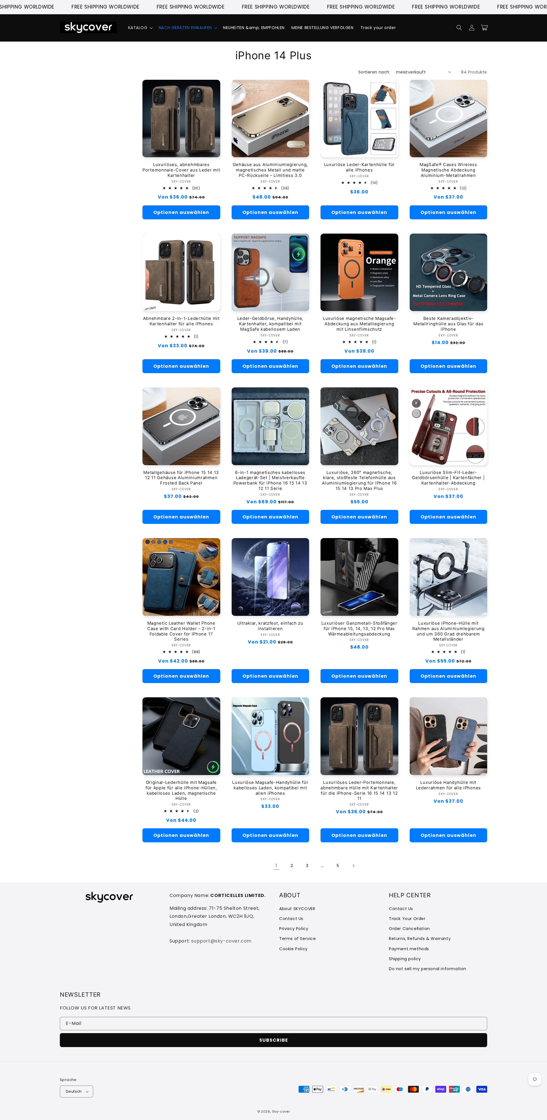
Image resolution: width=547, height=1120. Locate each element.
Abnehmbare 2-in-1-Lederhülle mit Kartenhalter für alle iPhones (181, 321)
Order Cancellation (409, 928)
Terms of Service (297, 938)
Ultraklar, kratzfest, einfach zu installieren (270, 626)
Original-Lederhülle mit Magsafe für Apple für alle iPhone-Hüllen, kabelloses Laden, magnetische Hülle (181, 790)
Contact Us (291, 918)
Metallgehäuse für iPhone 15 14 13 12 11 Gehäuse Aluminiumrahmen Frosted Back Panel (181, 478)
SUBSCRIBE (273, 1040)
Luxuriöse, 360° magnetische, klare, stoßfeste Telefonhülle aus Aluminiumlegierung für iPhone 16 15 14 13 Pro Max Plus (359, 480)
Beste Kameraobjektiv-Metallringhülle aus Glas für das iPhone (448, 324)
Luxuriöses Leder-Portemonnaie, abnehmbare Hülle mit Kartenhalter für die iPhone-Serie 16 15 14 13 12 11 (359, 790)
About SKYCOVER (297, 908)
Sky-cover (281, 1111)
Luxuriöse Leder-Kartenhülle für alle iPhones (359, 167)
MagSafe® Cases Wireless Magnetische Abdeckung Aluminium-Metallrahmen (448, 170)
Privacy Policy (293, 928)
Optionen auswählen (181, 212)
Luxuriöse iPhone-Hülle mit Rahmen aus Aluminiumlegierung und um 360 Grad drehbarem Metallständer (448, 631)
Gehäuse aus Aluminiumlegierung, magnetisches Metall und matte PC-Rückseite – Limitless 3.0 (270, 170)
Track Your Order (407, 918)
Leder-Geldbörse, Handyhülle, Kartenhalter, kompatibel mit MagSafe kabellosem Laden (270, 324)
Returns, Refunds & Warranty (420, 938)
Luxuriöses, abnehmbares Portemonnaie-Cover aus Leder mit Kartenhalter (181, 170)
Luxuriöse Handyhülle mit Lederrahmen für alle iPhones (448, 785)
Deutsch (74, 1091)
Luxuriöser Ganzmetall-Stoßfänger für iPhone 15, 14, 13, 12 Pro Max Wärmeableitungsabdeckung (359, 629)
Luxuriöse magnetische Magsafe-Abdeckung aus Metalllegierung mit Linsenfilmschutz (359, 324)
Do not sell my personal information (427, 969)
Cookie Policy (293, 949)
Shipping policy (405, 959)
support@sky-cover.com (221, 941)
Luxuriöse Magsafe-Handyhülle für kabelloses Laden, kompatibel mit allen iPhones (270, 788)
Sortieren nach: (374, 72)
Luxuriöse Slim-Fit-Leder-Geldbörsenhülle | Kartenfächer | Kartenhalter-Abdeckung (448, 478)
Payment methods (409, 949)
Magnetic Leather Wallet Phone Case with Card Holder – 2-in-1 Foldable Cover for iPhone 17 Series (181, 631)
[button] (140, 28)
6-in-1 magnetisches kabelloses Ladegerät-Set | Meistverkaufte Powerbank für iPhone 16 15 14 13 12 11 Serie (270, 480)
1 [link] (276, 865)
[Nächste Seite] (353, 865)
